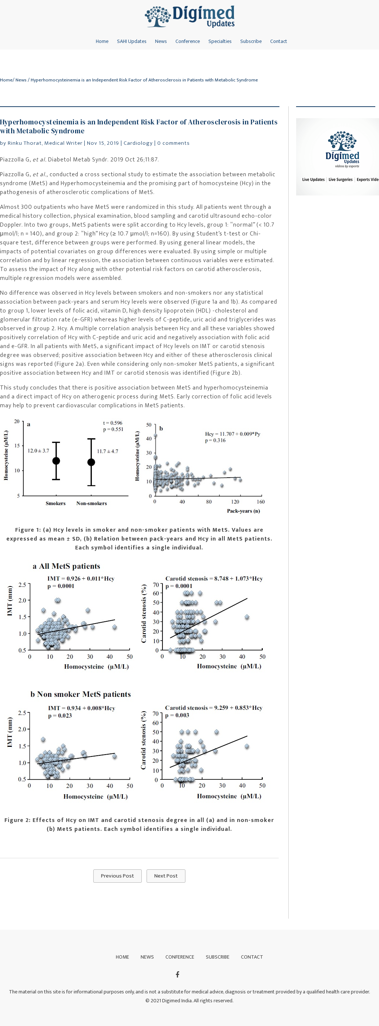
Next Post (166, 875)
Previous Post (117, 875)
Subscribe (251, 41)
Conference (187, 41)
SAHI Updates (132, 41)
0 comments (173, 143)
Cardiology (138, 143)
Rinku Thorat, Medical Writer (45, 143)
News (161, 41)
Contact (278, 41)
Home (102, 41)
